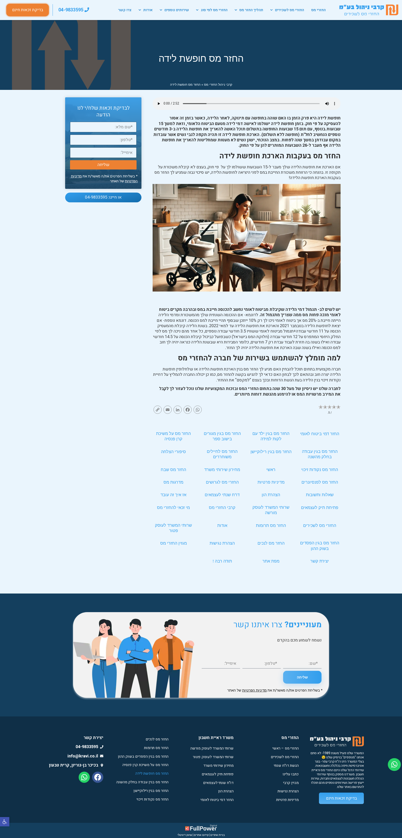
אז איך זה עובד (173, 494)
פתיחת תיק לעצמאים (319, 507)
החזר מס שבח (173, 469)
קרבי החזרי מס (222, 507)
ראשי (270, 469)
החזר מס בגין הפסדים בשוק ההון (143, 756)
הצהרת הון (271, 494)
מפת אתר (270, 561)
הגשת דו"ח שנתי (286, 765)
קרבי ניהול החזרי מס (218, 84)
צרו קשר (124, 10)
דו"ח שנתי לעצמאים (222, 494)
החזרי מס (318, 10)
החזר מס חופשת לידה (151, 773)
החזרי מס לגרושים (222, 482)
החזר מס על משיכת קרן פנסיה (145, 765)
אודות (148, 10)
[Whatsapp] (84, 777)
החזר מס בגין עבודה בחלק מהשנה (142, 782)
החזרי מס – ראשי (285, 748)
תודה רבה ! (222, 561)
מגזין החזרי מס (173, 543)
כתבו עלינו (291, 774)
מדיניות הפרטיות (254, 690)
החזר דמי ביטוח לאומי (319, 433)
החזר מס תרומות (271, 525)
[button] (4, 821)
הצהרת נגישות (222, 543)
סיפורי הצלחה (173, 451)
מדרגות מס (173, 482)
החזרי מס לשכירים (289, 10)
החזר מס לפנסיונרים (320, 482)
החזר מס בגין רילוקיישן (271, 451)
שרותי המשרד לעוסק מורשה (212, 748)
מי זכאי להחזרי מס (173, 507)
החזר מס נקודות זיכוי (319, 469)
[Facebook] (97, 777)
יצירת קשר (319, 561)
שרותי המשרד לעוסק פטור (213, 757)
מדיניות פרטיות (271, 482)
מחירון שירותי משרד (222, 469)
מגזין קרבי (291, 783)
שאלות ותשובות (320, 494)
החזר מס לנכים (271, 543)
